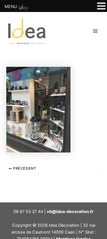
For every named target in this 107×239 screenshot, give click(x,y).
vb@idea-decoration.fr (70, 211)
